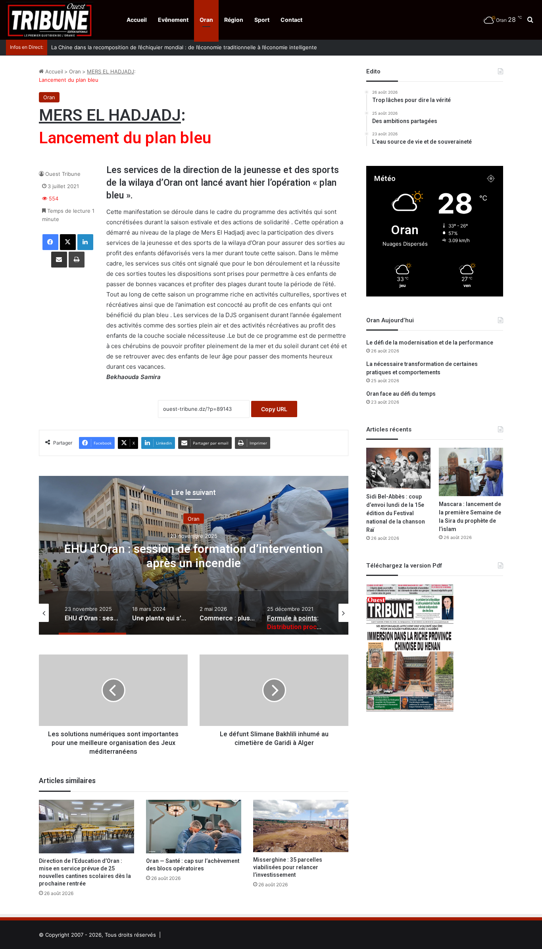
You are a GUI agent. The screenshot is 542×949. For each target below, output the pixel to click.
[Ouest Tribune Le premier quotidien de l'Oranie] (49, 20)
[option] (193, 555)
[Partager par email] (59, 260)
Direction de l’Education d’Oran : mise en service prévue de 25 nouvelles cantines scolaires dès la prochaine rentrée (85, 872)
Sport (261, 19)
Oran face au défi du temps (401, 394)
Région (233, 19)
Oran (206, 19)
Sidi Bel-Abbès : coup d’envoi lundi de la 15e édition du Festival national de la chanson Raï (395, 513)
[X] (68, 242)
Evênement (173, 19)
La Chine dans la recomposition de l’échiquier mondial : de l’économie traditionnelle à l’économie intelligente (184, 47)
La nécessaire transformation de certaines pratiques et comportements (422, 368)
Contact (291, 19)
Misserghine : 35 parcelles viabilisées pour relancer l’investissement (287, 867)
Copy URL (274, 409)
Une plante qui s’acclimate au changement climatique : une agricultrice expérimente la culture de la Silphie (193, 564)
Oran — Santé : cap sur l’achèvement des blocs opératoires (192, 865)
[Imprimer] (77, 260)
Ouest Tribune (63, 174)
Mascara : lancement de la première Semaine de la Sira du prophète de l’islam (470, 516)
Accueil (137, 19)
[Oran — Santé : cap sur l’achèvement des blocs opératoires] (193, 826)
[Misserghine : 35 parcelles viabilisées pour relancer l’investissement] (300, 826)
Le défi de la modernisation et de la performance (429, 343)
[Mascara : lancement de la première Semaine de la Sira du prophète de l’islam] (471, 472)
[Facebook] (50, 242)
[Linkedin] (85, 242)
